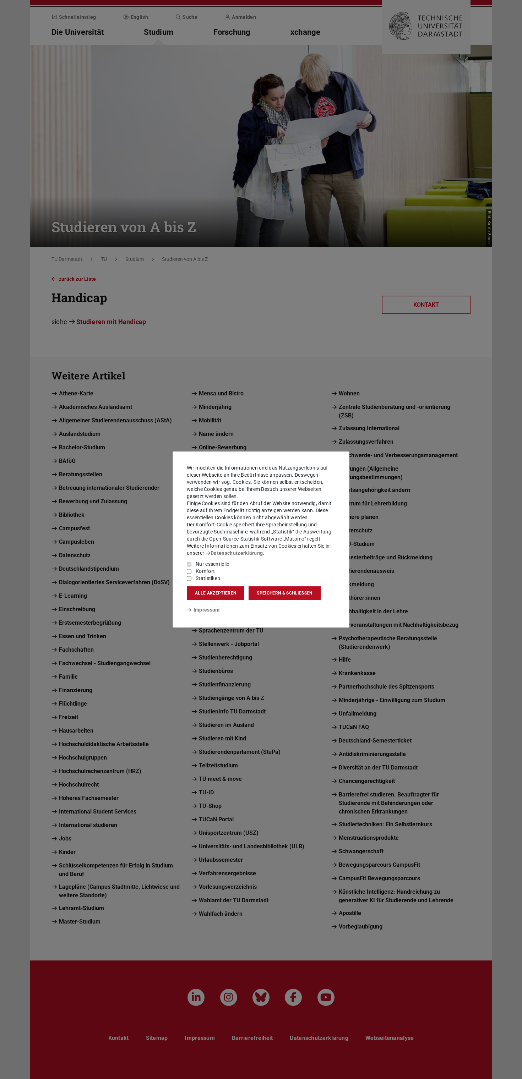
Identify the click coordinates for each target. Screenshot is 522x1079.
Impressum (206, 610)
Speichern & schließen (284, 593)
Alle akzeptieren (215, 593)
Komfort (205, 571)
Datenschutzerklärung (237, 553)
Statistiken (208, 578)
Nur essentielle (212, 564)
